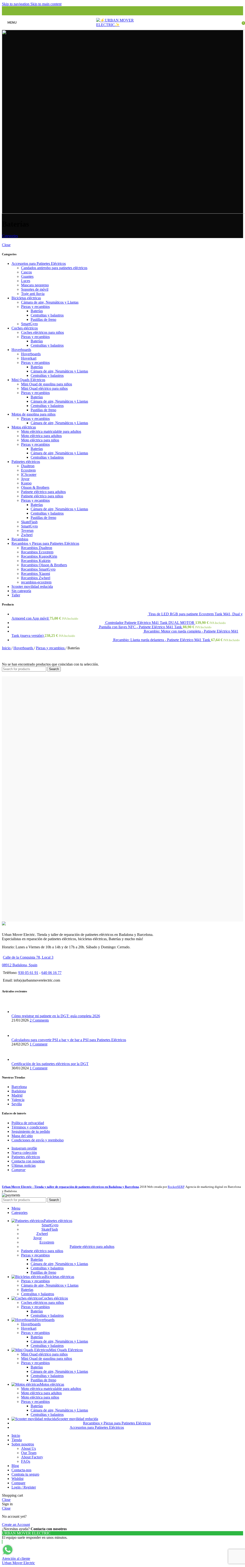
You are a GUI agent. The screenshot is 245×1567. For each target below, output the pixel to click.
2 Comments (39, 1020)
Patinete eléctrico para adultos (43, 492)
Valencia (17, 1100)
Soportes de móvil (34, 289)
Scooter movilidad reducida (32, 586)
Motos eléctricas (23, 427)
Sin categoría (21, 591)
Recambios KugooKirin (39, 556)
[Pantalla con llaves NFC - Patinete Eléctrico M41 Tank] (55, 627)
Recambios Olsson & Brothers (44, 565)
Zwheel (27, 535)
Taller (15, 595)
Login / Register (23, 1487)
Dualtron (27, 466)
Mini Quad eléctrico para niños (44, 388)
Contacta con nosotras (28, 1161)
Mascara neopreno (35, 285)
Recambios (19, 539)
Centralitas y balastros (47, 315)
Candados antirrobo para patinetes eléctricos (54, 268)
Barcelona (19, 1087)
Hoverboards (21, 350)
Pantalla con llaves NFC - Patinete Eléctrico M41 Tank (141, 627)
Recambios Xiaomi (35, 574)
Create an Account (16, 1525)
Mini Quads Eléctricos (28, 380)
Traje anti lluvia (33, 294)
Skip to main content (45, 4)
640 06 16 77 (51, 973)
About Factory (32, 1457)
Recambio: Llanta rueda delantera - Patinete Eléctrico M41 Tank (162, 640)
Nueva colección (24, 1152)
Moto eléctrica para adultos (41, 436)
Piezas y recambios (35, 307)
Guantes (27, 276)
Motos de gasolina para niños (33, 414)
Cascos (26, 272)
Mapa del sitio (22, 1136)
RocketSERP (176, 1187)
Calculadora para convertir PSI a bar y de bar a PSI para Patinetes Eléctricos (68, 1040)
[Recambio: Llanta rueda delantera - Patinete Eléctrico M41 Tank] (62, 640)
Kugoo (26, 483)
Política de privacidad (27, 1123)
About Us (28, 1448)
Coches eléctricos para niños (42, 332)
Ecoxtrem (28, 470)
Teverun (27, 530)
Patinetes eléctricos (25, 462)
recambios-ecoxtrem (36, 582)
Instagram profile (24, 1148)
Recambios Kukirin (35, 561)
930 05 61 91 (28, 973)
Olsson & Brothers (35, 487)
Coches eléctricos (24, 328)
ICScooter (28, 474)
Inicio (6, 648)
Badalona (18, 1091)
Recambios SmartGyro (38, 569)
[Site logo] (122, 25)
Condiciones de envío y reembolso (37, 1140)
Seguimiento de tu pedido (30, 1131)
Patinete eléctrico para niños (42, 496)
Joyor (25, 479)
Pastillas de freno (43, 319)
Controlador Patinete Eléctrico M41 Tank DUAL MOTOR (150, 623)
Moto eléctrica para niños (40, 440)
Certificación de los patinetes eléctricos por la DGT (50, 1064)
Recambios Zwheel (35, 578)
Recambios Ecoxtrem (37, 552)
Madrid (16, 1095)
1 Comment (38, 1044)
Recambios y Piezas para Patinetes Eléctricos (45, 543)
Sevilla (16, 1104)
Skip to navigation (16, 4)
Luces (25, 281)
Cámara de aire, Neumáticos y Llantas (49, 302)
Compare (18, 1483)
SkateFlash (29, 522)
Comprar (18, 1170)
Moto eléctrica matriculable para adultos (51, 431)
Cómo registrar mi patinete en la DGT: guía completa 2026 (55, 1016)
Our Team (28, 1453)
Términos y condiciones (29, 1127)
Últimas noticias (23, 1165)
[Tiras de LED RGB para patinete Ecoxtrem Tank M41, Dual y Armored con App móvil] (79, 614)
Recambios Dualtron (36, 548)
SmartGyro (29, 324)
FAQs (25, 1461)
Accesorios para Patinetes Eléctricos (38, 263)
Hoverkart (28, 358)
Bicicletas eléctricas (26, 298)
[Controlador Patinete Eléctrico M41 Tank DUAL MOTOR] (58, 623)
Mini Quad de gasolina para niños (46, 384)
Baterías (37, 311)
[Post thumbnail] (20, 1012)
